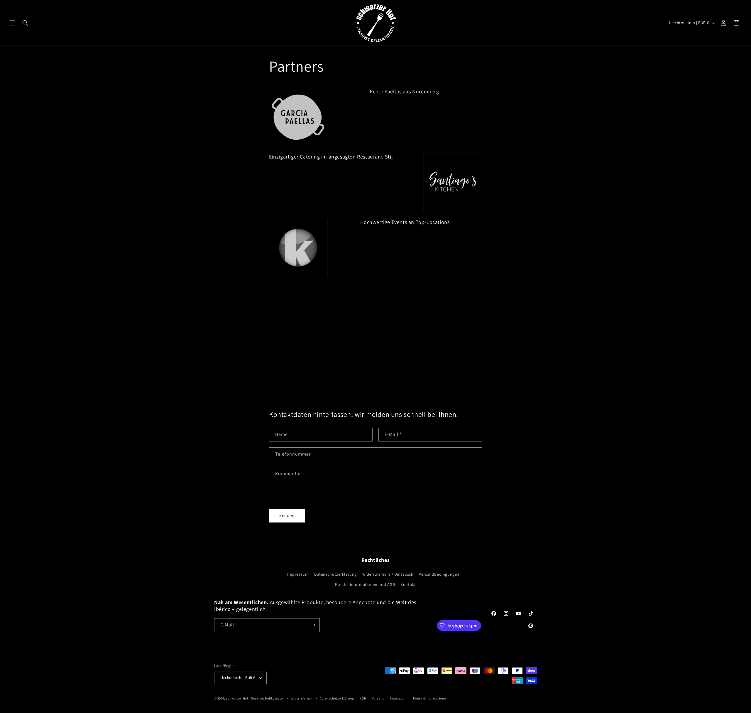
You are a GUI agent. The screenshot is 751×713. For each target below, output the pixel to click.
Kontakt (408, 584)
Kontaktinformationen (430, 698)
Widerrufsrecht (302, 698)
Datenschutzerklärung (335, 574)
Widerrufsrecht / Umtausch (388, 574)
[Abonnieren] (313, 625)
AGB (363, 698)
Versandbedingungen (439, 574)
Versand (378, 698)
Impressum (298, 574)
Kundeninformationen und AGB (365, 584)
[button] (12, 22)
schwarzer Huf (237, 698)
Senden (287, 515)
